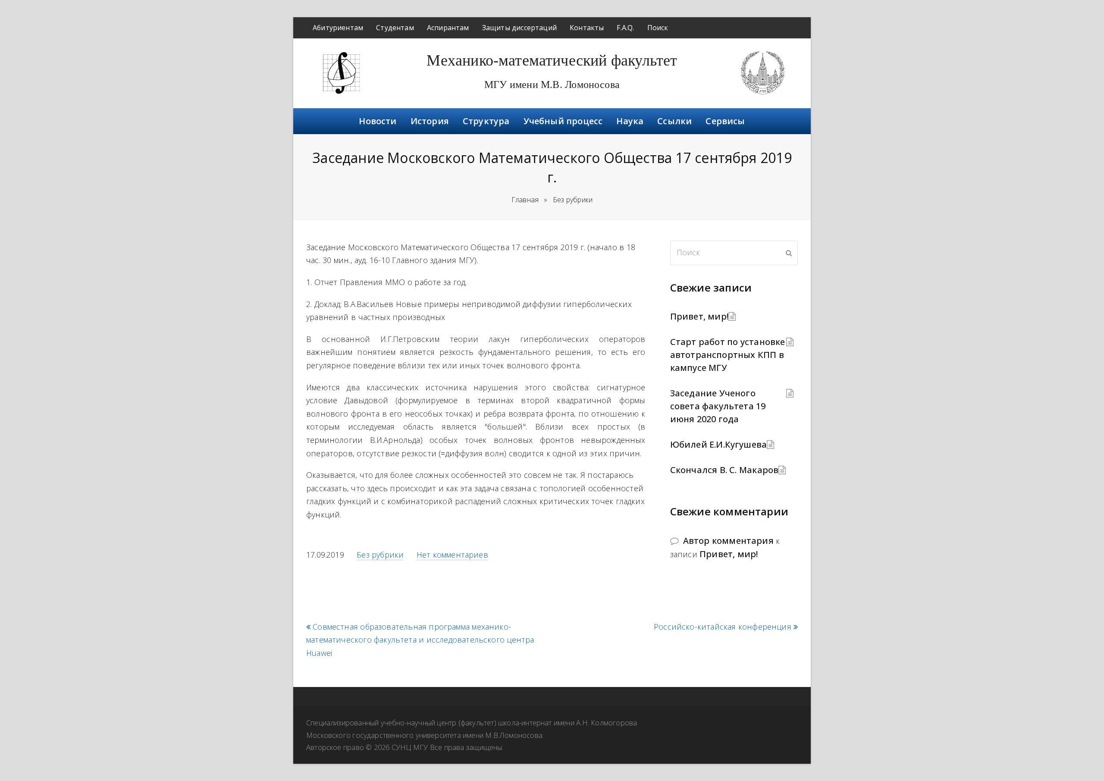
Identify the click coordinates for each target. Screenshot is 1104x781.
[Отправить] (789, 252)
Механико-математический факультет (552, 60)
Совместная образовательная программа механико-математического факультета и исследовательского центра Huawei (420, 640)
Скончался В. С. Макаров (724, 470)
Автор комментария (728, 540)
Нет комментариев (452, 554)
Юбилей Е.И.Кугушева (718, 444)
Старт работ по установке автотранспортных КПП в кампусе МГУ (727, 354)
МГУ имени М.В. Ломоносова (552, 84)
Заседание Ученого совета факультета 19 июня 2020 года (718, 406)
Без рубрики (380, 554)
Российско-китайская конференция (722, 626)
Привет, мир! (699, 316)
